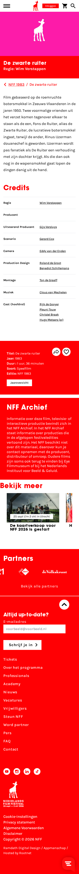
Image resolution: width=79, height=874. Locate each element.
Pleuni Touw (48, 309)
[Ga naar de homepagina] (35, 6)
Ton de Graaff (48, 280)
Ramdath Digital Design (21, 848)
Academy (12, 684)
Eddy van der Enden (53, 251)
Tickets (10, 659)
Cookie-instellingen (20, 816)
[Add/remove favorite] (66, 352)
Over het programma (23, 667)
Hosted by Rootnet (17, 853)
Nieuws (10, 692)
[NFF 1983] (5, 84)
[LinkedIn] (27, 771)
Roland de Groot (50, 263)
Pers (7, 733)
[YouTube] (6, 771)
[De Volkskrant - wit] (51, 572)
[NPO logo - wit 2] (21, 572)
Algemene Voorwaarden (23, 828)
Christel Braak (49, 314)
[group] (33, 514)
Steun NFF (13, 716)
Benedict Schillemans (54, 268)
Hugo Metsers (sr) (51, 320)
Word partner (16, 724)
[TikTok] (37, 771)
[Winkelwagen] (64, 5)
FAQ (7, 741)
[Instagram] (16, 771)
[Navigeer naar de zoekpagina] (73, 5)
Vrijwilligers (15, 708)
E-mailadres (14, 621)
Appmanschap (55, 848)
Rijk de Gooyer (49, 304)
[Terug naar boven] (64, 605)
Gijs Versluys (48, 227)
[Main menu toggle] (6, 6)
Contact (10, 749)
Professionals (16, 675)
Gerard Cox (47, 239)
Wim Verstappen (51, 203)
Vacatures (12, 700)
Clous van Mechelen (53, 292)
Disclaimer (12, 833)
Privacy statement (19, 822)
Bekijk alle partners (39, 586)
